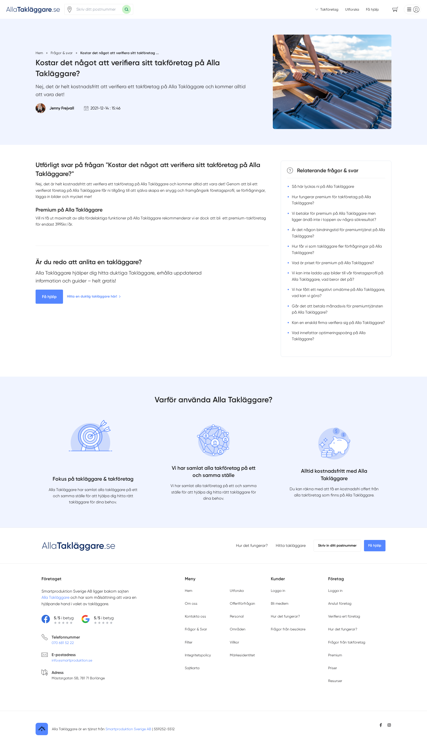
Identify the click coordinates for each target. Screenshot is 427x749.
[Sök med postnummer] (126, 9)
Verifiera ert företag (344, 616)
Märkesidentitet (242, 655)
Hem (188, 591)
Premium (335, 655)
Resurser (335, 681)
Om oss (191, 603)
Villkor (234, 642)
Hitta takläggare (291, 545)
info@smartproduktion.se (72, 660)
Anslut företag (339, 603)
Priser (332, 668)
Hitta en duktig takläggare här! (92, 296)
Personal (237, 616)
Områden (237, 629)
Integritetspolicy (198, 655)
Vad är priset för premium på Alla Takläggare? (333, 262)
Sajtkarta (192, 668)
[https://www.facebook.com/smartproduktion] (381, 725)
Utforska (352, 9)
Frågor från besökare (288, 629)
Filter (188, 642)
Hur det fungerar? (252, 545)
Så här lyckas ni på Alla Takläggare (323, 186)
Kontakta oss (195, 616)
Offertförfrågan (242, 603)
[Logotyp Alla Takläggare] (79, 545)
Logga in (278, 591)
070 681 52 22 (63, 643)
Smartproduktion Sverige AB (128, 729)
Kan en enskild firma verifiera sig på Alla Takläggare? (338, 322)
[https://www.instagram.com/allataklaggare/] (389, 725)
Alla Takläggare (55, 597)
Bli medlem (279, 603)
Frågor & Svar (196, 629)
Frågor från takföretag (346, 642)
